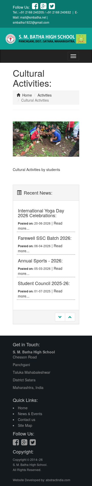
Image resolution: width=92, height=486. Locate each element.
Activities (45, 95)
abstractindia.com (58, 480)
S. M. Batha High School (34, 351)
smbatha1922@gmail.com (31, 22)
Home (26, 95)
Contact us (26, 419)
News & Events (30, 413)
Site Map (25, 425)
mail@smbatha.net (33, 17)
